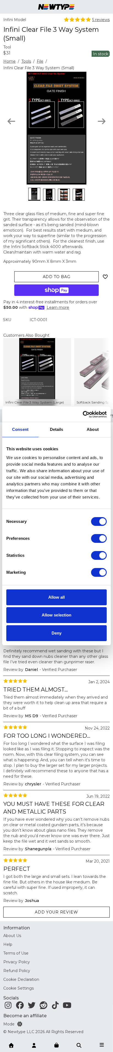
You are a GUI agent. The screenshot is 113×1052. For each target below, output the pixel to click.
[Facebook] (20, 1006)
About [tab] (93, 429)
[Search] (79, 1045)
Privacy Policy (16, 961)
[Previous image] (11, 121)
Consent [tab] (20, 429)
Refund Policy (16, 970)
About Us (12, 935)
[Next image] (102, 121)
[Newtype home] (56, 7)
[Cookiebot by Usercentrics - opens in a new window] (83, 414)
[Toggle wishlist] (105, 276)
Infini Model (14, 19)
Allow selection (57, 615)
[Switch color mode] (20, 1024)
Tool (7, 47)
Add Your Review (56, 912)
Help (7, 944)
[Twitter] (31, 1006)
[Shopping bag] (56, 1045)
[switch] (99, 538)
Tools (26, 61)
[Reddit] (43, 1006)
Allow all (56, 597)
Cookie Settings (18, 988)
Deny (56, 633)
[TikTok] (55, 1006)
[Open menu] (102, 1045)
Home (9, 61)
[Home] (11, 1045)
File (40, 61)
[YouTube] (67, 1006)
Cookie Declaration (21, 979)
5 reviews (101, 19)
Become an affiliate (25, 1015)
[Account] (34, 1045)
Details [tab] (56, 429)
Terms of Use (16, 953)
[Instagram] (8, 1006)
